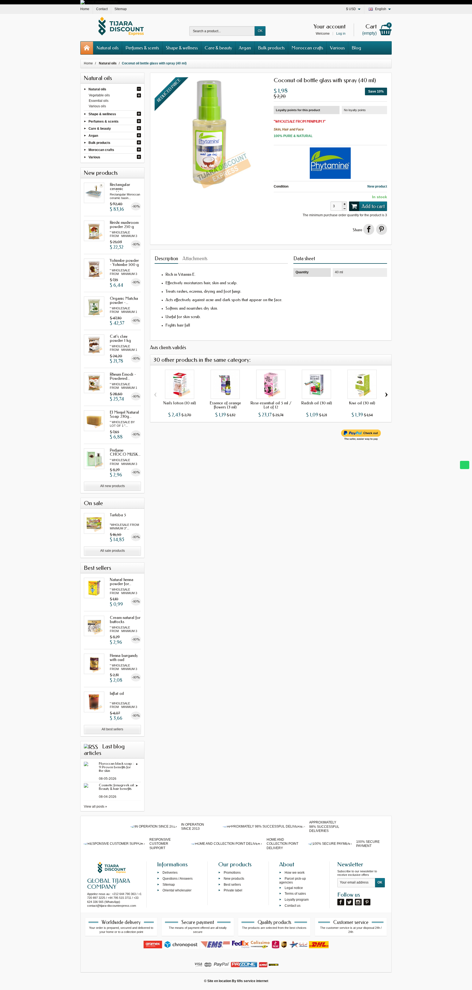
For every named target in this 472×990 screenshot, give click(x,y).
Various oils (97, 106)
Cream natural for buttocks (125, 619)
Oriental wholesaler (177, 890)
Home (88, 63)
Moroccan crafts (307, 48)
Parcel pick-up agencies (292, 880)
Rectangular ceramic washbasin (120, 188)
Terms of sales (295, 894)
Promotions (232, 873)
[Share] (368, 229)
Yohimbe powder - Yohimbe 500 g (124, 262)
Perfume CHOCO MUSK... (125, 452)
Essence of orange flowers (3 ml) (225, 405)
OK (260, 31)
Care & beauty (218, 48)
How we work (295, 873)
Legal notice (294, 888)
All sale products (112, 551)
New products (234, 878)
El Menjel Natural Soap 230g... (124, 414)
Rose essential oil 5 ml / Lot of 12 (270, 405)
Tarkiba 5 (118, 514)
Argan (245, 48)
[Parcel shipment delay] (99, 2)
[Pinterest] (381, 229)
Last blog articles (104, 750)
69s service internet (252, 981)
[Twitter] (349, 902)
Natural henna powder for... (121, 581)
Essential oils (98, 101)
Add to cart (373, 206)
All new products (112, 486)
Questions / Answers (178, 878)
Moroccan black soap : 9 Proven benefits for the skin (116, 767)
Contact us (292, 906)
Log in (341, 33)
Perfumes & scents (142, 48)
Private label (233, 890)
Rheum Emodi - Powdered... (123, 376)
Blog (356, 48)
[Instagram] (358, 902)
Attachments (194, 259)
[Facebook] (340, 902)
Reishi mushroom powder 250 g (124, 224)
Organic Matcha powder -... (124, 300)
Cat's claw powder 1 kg (120, 338)
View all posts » (95, 806)
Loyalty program (297, 900)
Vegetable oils (99, 95)
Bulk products (271, 48)
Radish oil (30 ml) (316, 403)
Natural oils (107, 48)
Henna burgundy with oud (124, 657)
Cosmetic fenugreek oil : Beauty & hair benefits (117, 787)
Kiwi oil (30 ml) (362, 403)
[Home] (87, 48)
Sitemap (169, 884)
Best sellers (232, 884)
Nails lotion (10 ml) (179, 403)
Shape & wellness (182, 48)
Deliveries (170, 873)
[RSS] (91, 746)
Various (337, 48)
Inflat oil (117, 693)
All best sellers (112, 729)
